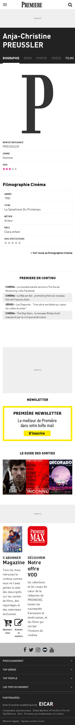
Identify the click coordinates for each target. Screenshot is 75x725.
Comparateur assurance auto (17, 710)
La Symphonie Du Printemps (22, 209)
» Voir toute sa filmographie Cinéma (51, 252)
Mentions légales (11, 721)
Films (70, 58)
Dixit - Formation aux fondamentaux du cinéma (40, 713)
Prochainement (13, 660)
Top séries (9, 669)
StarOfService (9, 713)
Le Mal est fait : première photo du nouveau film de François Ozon (35, 297)
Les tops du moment (16, 687)
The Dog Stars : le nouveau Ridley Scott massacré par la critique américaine (32, 315)
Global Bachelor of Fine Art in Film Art (51, 710)
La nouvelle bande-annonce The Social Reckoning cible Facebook (32, 288)
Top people (10, 678)
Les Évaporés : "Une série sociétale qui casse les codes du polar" (35, 306)
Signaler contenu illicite (32, 721)
